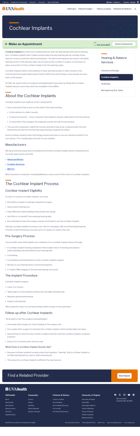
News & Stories (10, 408)
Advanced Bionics (15, 159)
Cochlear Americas (16, 164)
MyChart (109, 2)
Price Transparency (129, 422)
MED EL (11, 169)
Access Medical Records (60, 405)
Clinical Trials (9, 402)
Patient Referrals (33, 408)
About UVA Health (53, 2)
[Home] (13, 8)
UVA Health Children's (88, 405)
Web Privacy (101, 422)
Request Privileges (34, 411)
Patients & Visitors (122, 9)
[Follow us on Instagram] (124, 395)
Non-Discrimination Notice (72, 422)
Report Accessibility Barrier (114, 422)
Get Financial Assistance (60, 411)
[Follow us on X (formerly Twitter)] (120, 395)
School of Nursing (87, 411)
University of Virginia (88, 399)
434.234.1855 (103, 45)
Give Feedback (57, 402)
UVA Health (85, 402)
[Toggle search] (135, 9)
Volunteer (31, 405)
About (7, 399)
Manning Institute (87, 417)
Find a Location (104, 9)
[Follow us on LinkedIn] (133, 395)
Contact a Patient (58, 399)
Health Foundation (88, 414)
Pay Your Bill (56, 408)
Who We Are (9, 405)
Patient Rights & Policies (88, 422)
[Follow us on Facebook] (115, 395)
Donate (132, 2)
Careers (126, 2)
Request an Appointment (124, 44)
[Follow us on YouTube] (129, 395)
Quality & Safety (10, 414)
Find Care (71, 9)
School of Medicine (88, 408)
